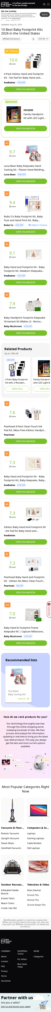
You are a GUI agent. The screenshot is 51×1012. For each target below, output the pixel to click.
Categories (38, 956)
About (4, 956)
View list (22, 698)
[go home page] (6, 4)
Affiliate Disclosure (11, 38)
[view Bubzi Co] (12, 204)
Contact (4, 961)
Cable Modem (34, 843)
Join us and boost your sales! (15, 1006)
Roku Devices (34, 890)
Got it (45, 14)
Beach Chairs (7, 903)
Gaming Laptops (35, 838)
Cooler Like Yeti (9, 908)
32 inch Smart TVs (36, 904)
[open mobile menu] (48, 4)
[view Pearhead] (12, 413)
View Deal (17, 388)
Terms (4, 976)
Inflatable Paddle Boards (9, 892)
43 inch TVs (33, 900)
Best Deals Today (22, 965)
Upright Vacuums (10, 838)
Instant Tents (8, 898)
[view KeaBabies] (13, 61)
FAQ (3, 966)
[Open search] (44, 4)
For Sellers (22, 959)
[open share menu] (33, 39)
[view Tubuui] (17, 368)
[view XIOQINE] (14, 114)
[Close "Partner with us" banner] (48, 996)
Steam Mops (7, 843)
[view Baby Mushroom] (12, 305)
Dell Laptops (33, 848)
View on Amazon (25, 89)
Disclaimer (6, 981)
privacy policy (16, 18)
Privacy (4, 971)
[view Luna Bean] (12, 153)
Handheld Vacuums (11, 848)
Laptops (31, 833)
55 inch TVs (33, 895)
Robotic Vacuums (10, 833)
